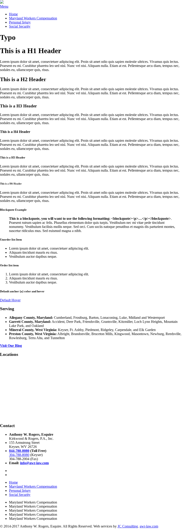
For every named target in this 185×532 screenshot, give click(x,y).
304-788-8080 (19, 455)
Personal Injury (20, 22)
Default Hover (10, 300)
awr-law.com (149, 526)
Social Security (19, 26)
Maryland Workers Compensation (33, 18)
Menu (4, 6)
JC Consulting (128, 526)
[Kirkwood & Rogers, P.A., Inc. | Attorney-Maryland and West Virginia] (2, 2)
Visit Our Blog (11, 346)
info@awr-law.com (34, 463)
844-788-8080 (19, 451)
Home (13, 14)
